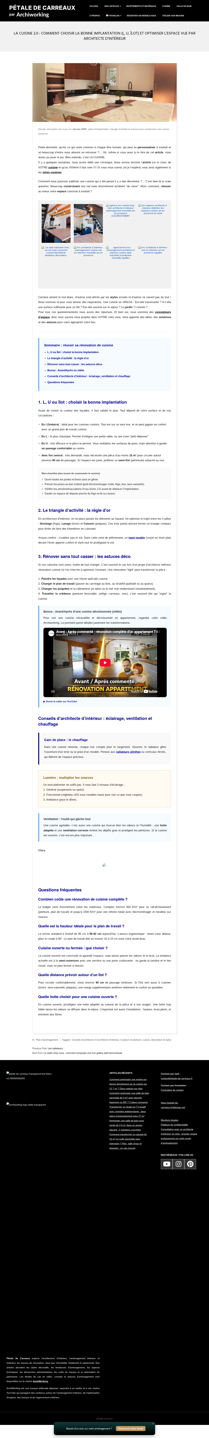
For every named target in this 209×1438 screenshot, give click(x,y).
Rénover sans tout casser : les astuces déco (74, 364)
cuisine (166, 6)
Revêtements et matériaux (141, 6)
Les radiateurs (55, 1048)
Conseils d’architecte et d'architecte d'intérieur (95, 1039)
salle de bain (184, 6)
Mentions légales (169, 1120)
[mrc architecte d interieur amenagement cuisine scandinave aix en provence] (56, 205)
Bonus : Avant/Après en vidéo (65, 370)
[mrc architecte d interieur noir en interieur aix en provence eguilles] (153, 247)
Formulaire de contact (172, 1090)
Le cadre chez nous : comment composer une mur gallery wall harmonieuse (83, 1052)
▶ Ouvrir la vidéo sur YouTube (60, 701)
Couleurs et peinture (130, 1039)
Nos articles (111, 6)
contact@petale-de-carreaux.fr (177, 1078)
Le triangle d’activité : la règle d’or (68, 358)
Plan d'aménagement (47, 1039)
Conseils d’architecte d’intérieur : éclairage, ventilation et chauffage (88, 376)
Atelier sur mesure (173, 16)
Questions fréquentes (60, 382)
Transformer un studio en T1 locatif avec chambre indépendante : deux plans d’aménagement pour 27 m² (127, 1111)
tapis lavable (137, 537)
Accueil (93, 6)
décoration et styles (161, 1039)
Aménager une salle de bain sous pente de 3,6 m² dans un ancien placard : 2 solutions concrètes (126, 1125)
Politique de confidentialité (174, 1124)
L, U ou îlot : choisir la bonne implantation (73, 352)
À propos (94, 16)
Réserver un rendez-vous (141, 16)
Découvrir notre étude (130, 1428)
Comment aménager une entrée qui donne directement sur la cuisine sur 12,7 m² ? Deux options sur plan (128, 1084)
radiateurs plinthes (128, 751)
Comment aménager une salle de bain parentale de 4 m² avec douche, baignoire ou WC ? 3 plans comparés (129, 1098)
